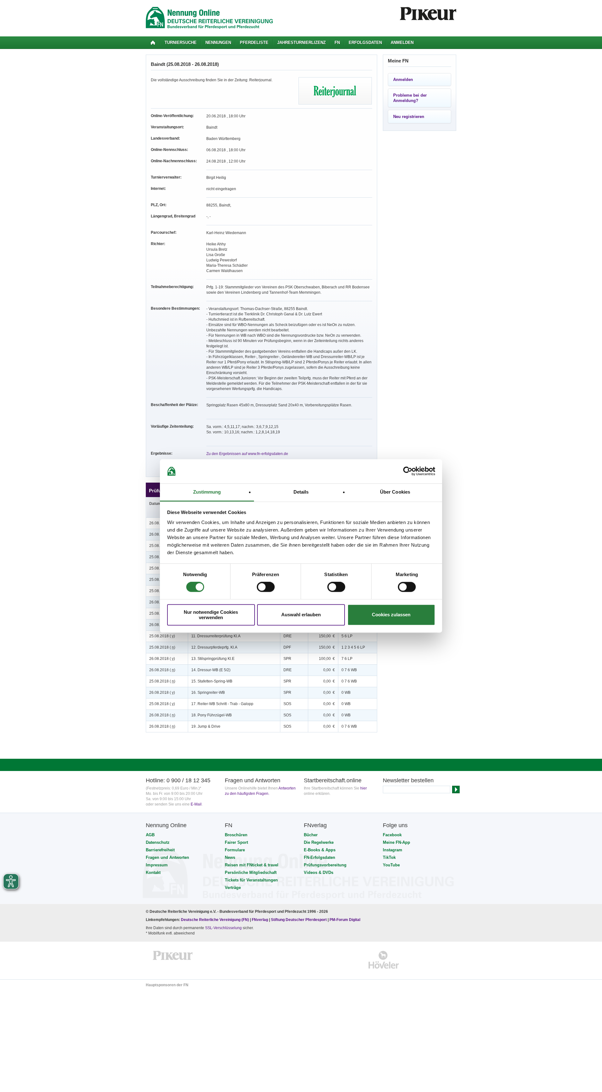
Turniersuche (181, 42)
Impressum (157, 865)
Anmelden (402, 42)
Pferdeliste (254, 42)
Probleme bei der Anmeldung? (410, 98)
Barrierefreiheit (160, 850)
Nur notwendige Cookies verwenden (211, 614)
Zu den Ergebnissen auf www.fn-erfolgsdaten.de (247, 454)
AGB (150, 834)
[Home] (153, 42)
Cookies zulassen (391, 615)
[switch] (266, 587)
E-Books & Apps (319, 850)
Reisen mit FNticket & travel (251, 865)
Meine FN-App (396, 842)
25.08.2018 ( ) (162, 636)
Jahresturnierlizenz (301, 42)
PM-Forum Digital (345, 920)
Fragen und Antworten (167, 857)
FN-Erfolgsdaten (319, 857)
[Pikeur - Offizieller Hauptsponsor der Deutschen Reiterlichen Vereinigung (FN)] (173, 960)
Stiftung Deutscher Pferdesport (299, 920)
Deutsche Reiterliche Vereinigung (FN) (215, 920)
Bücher (311, 834)
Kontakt (153, 872)
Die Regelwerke (319, 842)
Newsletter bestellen (408, 780)
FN (337, 42)
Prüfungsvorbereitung (325, 865)
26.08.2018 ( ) (162, 658)
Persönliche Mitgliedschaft (251, 872)
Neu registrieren (408, 116)
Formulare (235, 850)
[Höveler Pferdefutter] (383, 960)
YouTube (391, 865)
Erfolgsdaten (365, 42)
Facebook (392, 834)
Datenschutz (158, 842)
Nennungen (218, 42)
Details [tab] (301, 492)
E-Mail (196, 804)
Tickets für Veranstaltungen (251, 880)
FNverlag (260, 920)
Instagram (392, 850)
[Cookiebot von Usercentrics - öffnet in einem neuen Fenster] (407, 471)
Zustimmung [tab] (207, 492)
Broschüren (236, 834)
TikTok (389, 857)
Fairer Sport (236, 842)
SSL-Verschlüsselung (223, 928)
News (230, 857)
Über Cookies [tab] (395, 492)
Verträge (233, 887)
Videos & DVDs (318, 872)
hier (363, 788)
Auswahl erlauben (301, 615)
